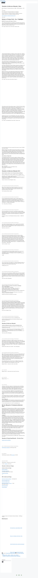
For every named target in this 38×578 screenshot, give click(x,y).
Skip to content (2, 0)
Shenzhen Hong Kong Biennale (6, 440)
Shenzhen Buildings (4, 469)
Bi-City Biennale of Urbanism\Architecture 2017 (9, 15)
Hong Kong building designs (10, 553)
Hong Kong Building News (6, 480)
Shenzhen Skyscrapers (5, 473)
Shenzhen (6, 463)
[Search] (2, 561)
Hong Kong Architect (5, 485)
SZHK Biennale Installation (6, 447)
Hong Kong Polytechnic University (7, 483)
